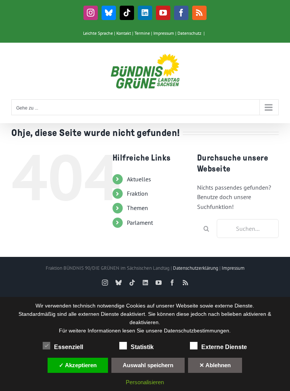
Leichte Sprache (98, 33)
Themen (137, 208)
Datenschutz (189, 33)
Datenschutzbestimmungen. (197, 331)
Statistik (142, 347)
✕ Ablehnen (215, 365)
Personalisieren (145, 382)
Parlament (140, 222)
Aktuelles (139, 179)
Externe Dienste (224, 347)
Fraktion (137, 193)
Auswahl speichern (148, 365)
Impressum (163, 33)
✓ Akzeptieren (78, 365)
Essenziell (68, 347)
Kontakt (123, 33)
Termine (142, 33)
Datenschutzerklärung (195, 268)
